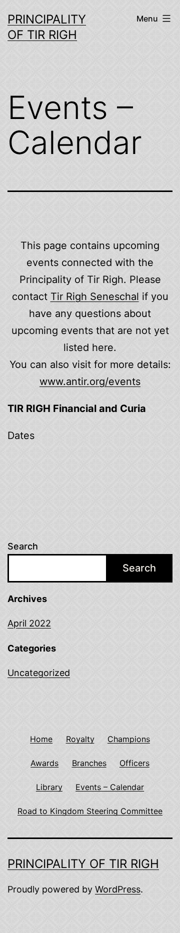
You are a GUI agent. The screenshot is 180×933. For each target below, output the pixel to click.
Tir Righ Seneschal (94, 296)
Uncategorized (39, 673)
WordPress (117, 889)
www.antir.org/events (90, 382)
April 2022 (29, 623)
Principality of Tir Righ (83, 863)
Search (23, 546)
